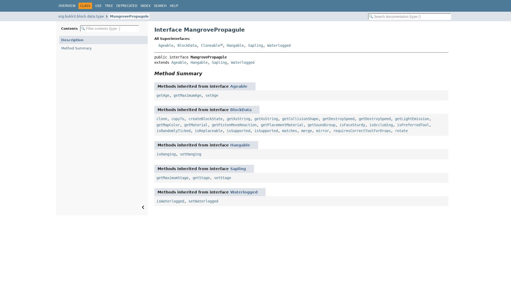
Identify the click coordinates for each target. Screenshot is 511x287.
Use (98, 6)
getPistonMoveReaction (234, 125)
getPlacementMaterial (282, 125)
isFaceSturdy (352, 125)
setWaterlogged (203, 201)
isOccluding (381, 125)
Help (174, 6)
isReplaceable (208, 131)
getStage (201, 178)
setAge (211, 95)
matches (289, 131)
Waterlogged (279, 45)
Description (72, 40)
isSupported (238, 131)
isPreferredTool (413, 125)
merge (306, 131)
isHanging (166, 154)
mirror (322, 131)
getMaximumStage (172, 178)
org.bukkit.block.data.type (81, 16)
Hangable (235, 45)
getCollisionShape (300, 119)
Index (146, 6)
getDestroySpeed (339, 119)
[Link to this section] (206, 73)
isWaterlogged (170, 201)
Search (160, 6)
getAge (162, 95)
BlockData (187, 45)
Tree (109, 6)
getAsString (238, 119)
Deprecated (126, 6)
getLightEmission (412, 119)
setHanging (190, 154)
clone (161, 119)
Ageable (165, 45)
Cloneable (210, 45)
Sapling (255, 45)
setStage (222, 178)
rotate (401, 131)
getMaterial (196, 125)
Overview (67, 6)
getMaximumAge (187, 95)
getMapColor (168, 125)
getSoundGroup (321, 125)
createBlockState (205, 119)
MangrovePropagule (129, 16)
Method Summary (76, 48)
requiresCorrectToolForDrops (362, 131)
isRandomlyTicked (173, 131)
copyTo (177, 119)
